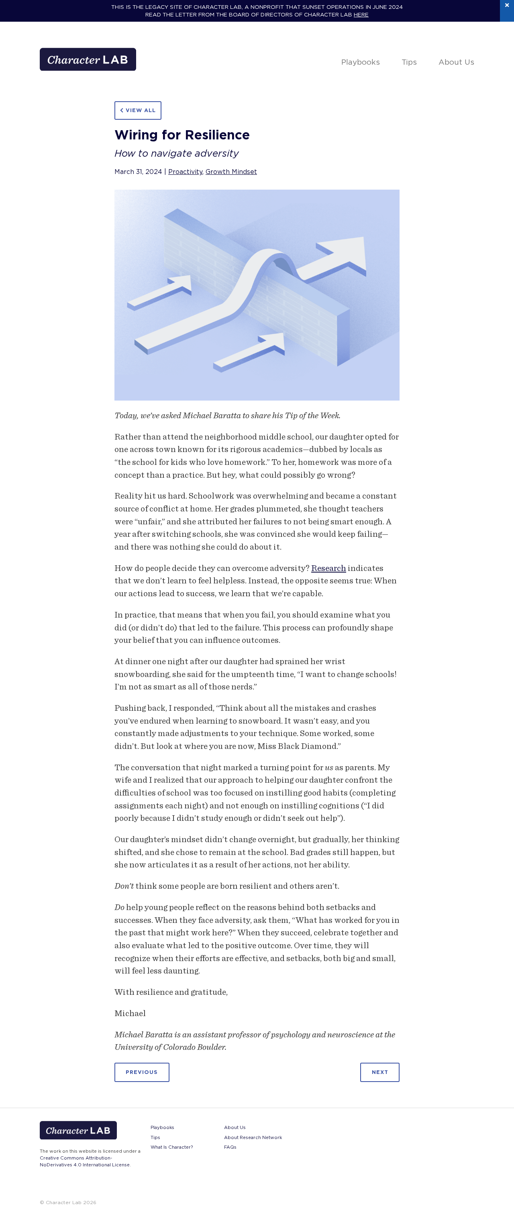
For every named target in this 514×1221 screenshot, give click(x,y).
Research (328, 568)
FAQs (230, 1147)
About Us (456, 61)
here (361, 14)
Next (380, 1073)
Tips (409, 61)
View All (140, 110)
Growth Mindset (231, 172)
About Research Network (253, 1137)
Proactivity (185, 172)
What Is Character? (172, 1147)
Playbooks (360, 61)
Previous (142, 1073)
